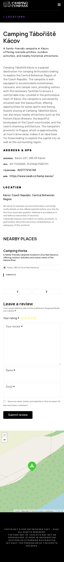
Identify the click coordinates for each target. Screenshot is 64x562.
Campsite (11, 275)
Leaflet (17, 511)
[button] (17, 291)
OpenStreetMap (37, 511)
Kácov (7, 195)
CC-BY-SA (59, 511)
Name (8, 371)
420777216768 (26, 170)
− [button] (4, 440)
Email (8, 387)
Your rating (10, 318)
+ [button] (4, 435)
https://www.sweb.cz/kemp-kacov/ (32, 176)
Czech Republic (21, 195)
